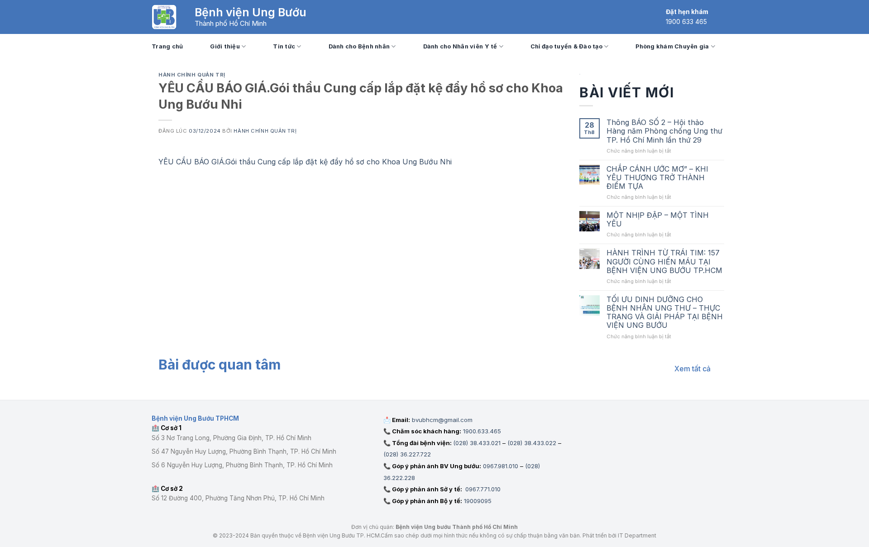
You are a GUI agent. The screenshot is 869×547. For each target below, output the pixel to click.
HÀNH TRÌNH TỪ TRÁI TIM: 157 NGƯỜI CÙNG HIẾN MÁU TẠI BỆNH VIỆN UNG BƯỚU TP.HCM (664, 261)
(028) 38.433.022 (531, 442)
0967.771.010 (482, 489)
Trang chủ (167, 46)
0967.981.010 (500, 466)
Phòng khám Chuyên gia (672, 46)
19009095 (478, 500)
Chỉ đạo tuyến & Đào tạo (566, 46)
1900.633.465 (482, 431)
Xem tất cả (692, 368)
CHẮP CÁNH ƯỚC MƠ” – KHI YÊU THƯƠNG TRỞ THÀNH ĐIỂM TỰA (657, 178)
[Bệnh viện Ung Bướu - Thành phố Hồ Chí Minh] (164, 17)
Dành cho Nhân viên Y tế (460, 46)
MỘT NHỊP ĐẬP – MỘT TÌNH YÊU (657, 219)
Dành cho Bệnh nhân (359, 46)
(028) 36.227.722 (407, 454)
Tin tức (284, 46)
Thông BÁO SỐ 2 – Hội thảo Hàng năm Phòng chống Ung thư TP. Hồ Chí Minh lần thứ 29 (664, 131)
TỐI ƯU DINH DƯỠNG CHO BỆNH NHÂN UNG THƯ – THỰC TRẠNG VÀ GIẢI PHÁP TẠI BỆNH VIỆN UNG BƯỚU (664, 312)
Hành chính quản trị (191, 75)
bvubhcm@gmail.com (442, 419)
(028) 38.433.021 (477, 442)
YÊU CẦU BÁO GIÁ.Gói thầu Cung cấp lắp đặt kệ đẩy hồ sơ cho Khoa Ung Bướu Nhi (305, 161)
